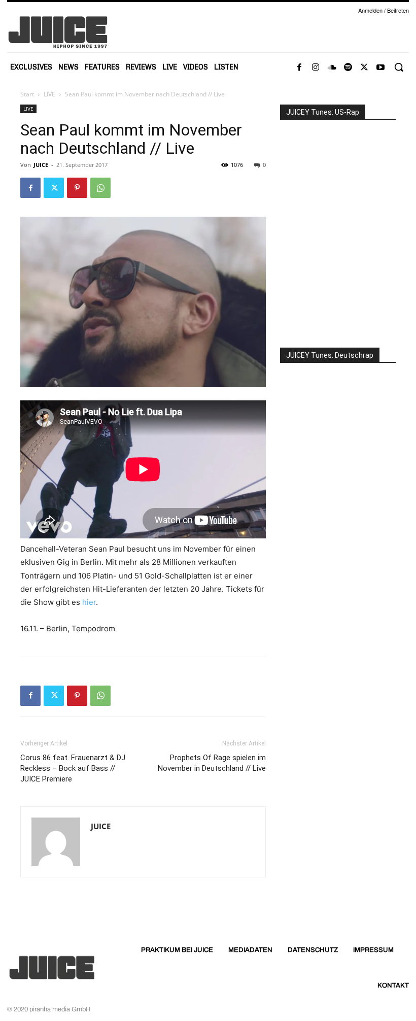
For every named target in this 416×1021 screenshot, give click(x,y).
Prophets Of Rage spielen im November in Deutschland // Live (212, 763)
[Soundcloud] (332, 67)
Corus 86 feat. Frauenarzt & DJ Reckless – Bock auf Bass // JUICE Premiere (72, 768)
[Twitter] (364, 67)
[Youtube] (380, 67)
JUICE (40, 164)
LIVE (49, 94)
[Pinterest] (77, 188)
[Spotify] (348, 67)
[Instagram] (315, 67)
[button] (399, 67)
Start (27, 94)
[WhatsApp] (100, 188)
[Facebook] (299, 67)
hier (89, 602)
